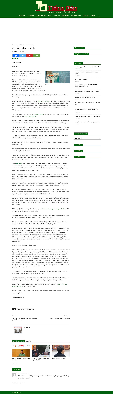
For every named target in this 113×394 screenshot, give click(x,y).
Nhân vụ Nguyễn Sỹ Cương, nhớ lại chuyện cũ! (87, 91)
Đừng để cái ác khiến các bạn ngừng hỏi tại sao (87, 122)
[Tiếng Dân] (56, 7)
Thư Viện (65, 15)
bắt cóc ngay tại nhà (30, 116)
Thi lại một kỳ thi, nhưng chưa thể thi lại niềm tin (87, 116)
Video (93, 15)
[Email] (36, 55)
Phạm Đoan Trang (21, 309)
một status (19, 163)
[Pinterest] (29, 55)
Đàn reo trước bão (43, 101)
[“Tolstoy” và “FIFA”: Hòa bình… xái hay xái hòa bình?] (41, 351)
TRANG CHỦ (21, 15)
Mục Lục (86, 15)
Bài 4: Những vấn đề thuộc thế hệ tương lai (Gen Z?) (87, 103)
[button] (99, 16)
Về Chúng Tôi (75, 15)
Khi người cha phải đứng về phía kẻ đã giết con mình (87, 110)
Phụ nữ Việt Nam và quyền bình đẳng (60, 318)
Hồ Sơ (50, 15)
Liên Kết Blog (78, 151)
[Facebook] (15, 55)
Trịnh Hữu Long (30, 309)
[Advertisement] (56, 31)
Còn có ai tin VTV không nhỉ (58, 358)
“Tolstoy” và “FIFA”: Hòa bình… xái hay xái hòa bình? (86, 72)
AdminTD (16, 51)
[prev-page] (13, 363)
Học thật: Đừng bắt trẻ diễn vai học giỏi (85, 97)
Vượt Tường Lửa (79, 47)
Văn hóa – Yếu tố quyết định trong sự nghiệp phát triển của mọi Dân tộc (24, 319)
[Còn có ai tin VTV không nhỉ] (61, 351)
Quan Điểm (31, 15)
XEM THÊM (28, 341)
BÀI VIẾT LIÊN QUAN (18, 341)
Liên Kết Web (78, 144)
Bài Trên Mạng (41, 15)
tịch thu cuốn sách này (37, 114)
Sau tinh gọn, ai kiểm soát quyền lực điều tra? (87, 67)
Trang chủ (14, 45)
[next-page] (16, 363)
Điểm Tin (57, 15)
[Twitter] (22, 55)
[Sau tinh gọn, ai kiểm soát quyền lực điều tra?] (21, 351)
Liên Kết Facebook (79, 157)
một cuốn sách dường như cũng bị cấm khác (53, 209)
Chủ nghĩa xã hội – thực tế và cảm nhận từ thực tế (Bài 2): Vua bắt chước (87, 85)
